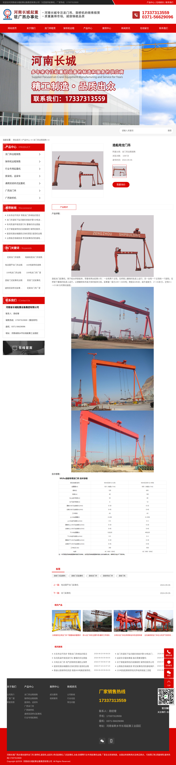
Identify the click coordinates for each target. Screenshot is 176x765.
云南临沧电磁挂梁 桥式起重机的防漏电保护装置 (25, 238)
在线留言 (160, 2)
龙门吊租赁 (50, 28)
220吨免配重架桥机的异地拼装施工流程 (134, 670)
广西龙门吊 (10, 190)
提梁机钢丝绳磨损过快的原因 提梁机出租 (24, 233)
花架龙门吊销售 (13, 257)
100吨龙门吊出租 (13, 272)
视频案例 (53, 698)
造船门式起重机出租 (13, 280)
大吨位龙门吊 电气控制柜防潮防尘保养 (70, 662)
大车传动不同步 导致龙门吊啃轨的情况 (23, 215)
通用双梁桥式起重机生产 (14, 288)
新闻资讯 (125, 28)
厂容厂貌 (11, 698)
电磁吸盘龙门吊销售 (33, 257)
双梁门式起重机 (33, 280)
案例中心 (106, 28)
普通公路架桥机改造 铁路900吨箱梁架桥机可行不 (75, 670)
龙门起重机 (66, 593)
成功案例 (53, 694)
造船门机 (122, 576)
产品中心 (151, 2)
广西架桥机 (10, 198)
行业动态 (71, 698)
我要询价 (121, 184)
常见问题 (71, 702)
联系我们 (169, 2)
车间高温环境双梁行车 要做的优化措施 (23, 224)
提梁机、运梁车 (13, 176)
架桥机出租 (68, 28)
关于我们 (31, 28)
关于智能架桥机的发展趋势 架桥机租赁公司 (25, 229)
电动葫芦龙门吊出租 (13, 265)
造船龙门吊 (93, 576)
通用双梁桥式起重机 (15, 183)
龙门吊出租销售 (40, 140)
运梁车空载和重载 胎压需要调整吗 (131, 658)
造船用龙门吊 (108, 576)
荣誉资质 (11, 702)
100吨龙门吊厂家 (33, 272)
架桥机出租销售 (13, 161)
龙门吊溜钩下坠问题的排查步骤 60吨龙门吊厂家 (25, 220)
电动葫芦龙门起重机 (69, 585)
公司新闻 (71, 694)
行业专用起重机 (13, 169)
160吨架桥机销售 (33, 265)
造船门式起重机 (59, 576)
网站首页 (12, 28)
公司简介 (11, 694)
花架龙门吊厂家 (33, 288)
